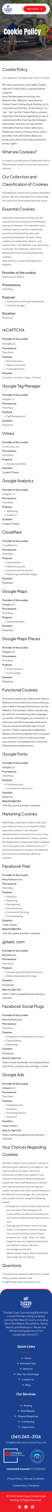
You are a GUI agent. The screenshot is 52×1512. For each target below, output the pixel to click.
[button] (23, 9)
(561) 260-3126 (26, 1436)
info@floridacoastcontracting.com (26, 1442)
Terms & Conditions (34, 1478)
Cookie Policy (20, 1485)
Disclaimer (34, 1485)
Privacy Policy (14, 1478)
